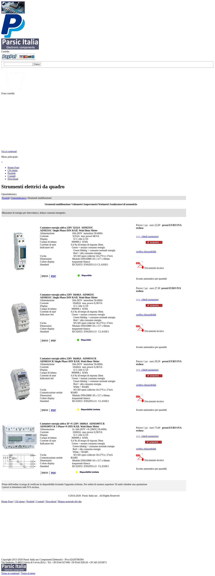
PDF (53, 276)
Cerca (37, 64)
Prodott (5, 198)
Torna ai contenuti (10, 573)
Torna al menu (28, 573)
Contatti (40, 501)
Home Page (7, 501)
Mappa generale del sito (70, 501)
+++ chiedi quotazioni (147, 236)
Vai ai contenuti (9, 151)
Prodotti (30, 501)
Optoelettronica (18, 198)
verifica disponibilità (146, 251)
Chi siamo (20, 501)
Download (51, 501)
